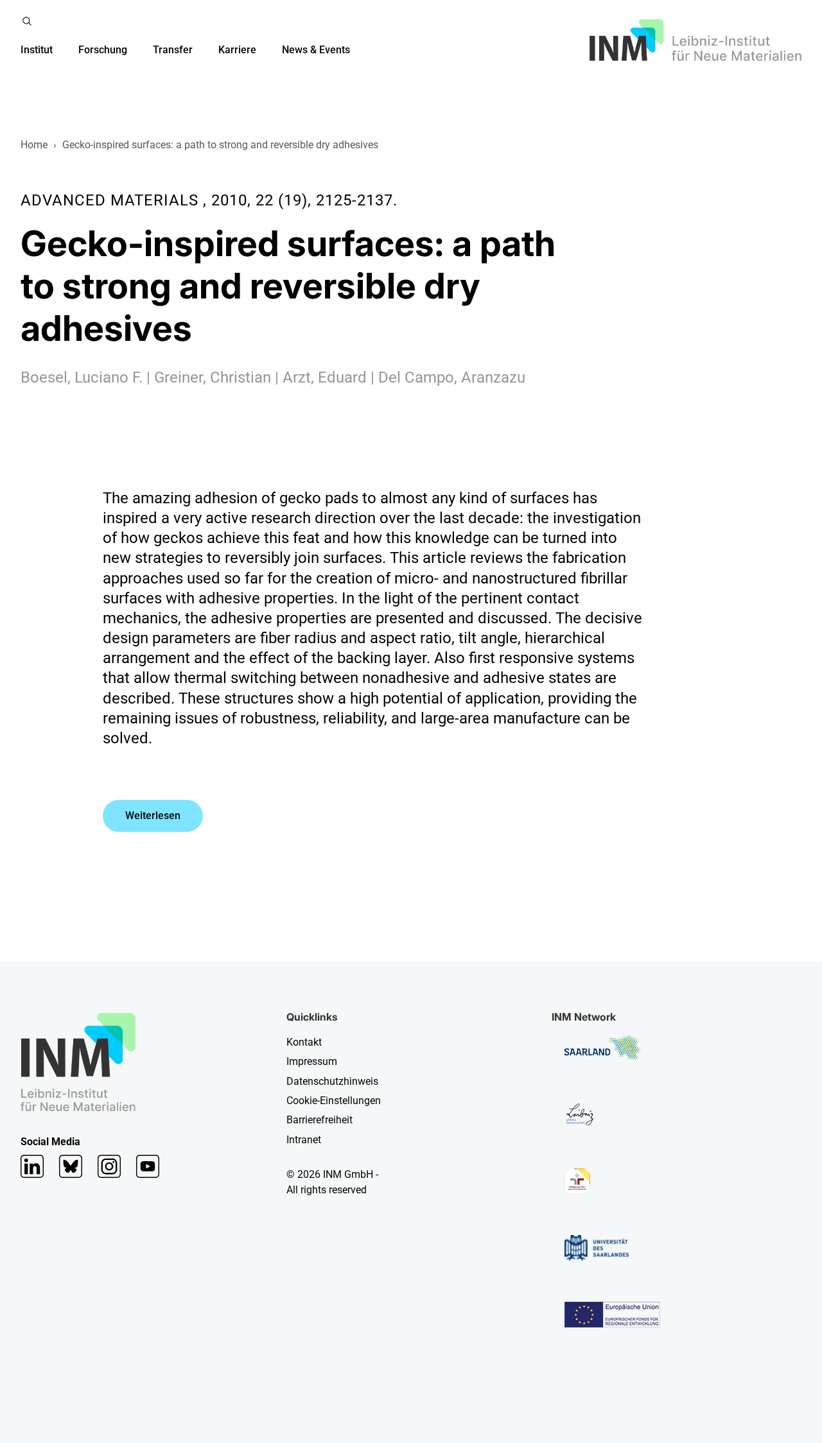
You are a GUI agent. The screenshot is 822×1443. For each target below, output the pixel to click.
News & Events (316, 50)
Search (27, 21)
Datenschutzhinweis (332, 1081)
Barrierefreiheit (319, 1120)
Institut (37, 50)
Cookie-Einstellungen (333, 1100)
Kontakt (304, 1042)
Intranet (303, 1140)
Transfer (173, 50)
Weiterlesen (152, 815)
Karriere (237, 50)
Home (34, 145)
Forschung (102, 50)
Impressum (311, 1061)
